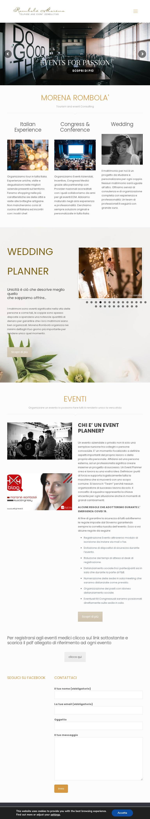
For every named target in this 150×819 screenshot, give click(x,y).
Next (136, 273)
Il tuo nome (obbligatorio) (72, 689)
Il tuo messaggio (66, 735)
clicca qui (75, 657)
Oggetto (60, 719)
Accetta (122, 813)
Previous (84, 273)
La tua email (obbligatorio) (73, 704)
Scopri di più (19, 352)
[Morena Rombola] (40, 11)
